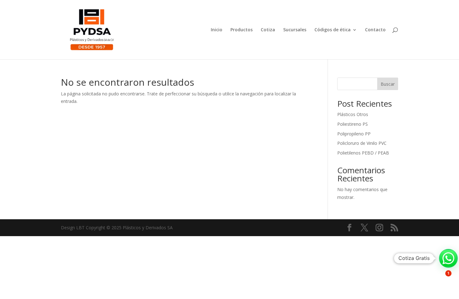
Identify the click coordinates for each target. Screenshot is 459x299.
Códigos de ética (332, 30)
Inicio (216, 30)
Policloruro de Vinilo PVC (362, 143)
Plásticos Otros (352, 114)
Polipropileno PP (354, 134)
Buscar (388, 84)
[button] (448, 258)
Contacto (375, 30)
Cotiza (268, 30)
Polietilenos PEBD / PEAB (363, 153)
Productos (241, 30)
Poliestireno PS (352, 124)
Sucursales (294, 30)
